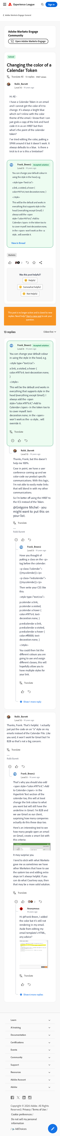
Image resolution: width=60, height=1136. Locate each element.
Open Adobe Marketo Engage (30, 41)
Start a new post (33, 316)
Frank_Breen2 (24, 164)
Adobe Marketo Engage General (18, 15)
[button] (18, 77)
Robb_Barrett (21, 83)
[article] (30, 393)
